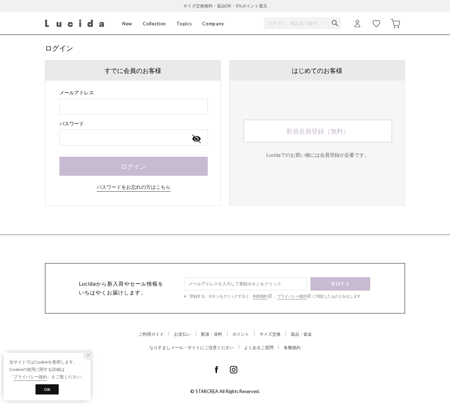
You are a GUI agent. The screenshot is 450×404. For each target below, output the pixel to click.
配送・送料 (211, 334)
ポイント (240, 334)
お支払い (182, 334)
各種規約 (292, 347)
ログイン (133, 166)
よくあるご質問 (259, 347)
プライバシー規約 (292, 296)
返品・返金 (301, 334)
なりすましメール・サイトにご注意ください (191, 347)
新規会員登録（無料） (317, 131)
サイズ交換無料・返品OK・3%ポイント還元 (225, 6)
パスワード (71, 123)
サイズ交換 (270, 334)
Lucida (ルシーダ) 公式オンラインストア (74, 23)
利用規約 (260, 296)
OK (47, 389)
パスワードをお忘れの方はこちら (134, 187)
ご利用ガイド (151, 334)
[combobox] (133, 106)
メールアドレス (76, 92)
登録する (340, 283)
